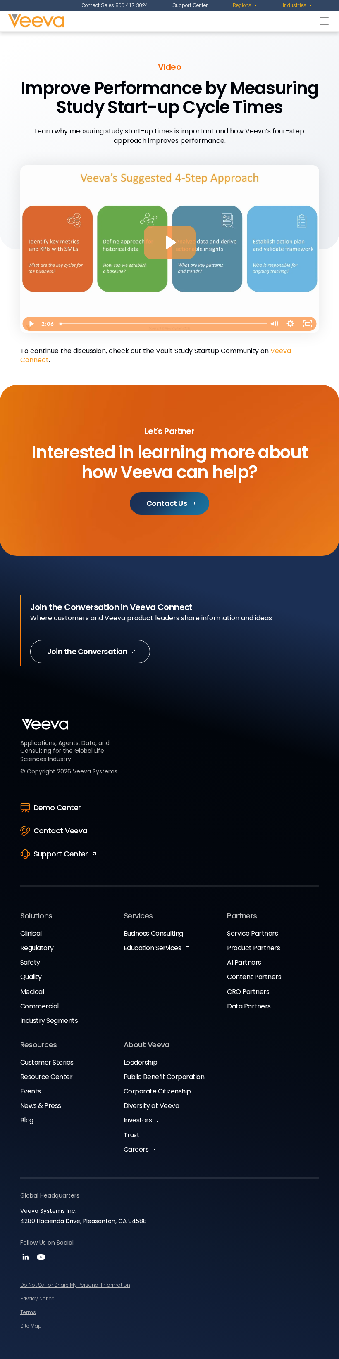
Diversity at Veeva (151, 1105)
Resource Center (46, 1077)
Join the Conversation (87, 651)
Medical (32, 991)
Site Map (31, 1325)
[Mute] (274, 324)
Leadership (140, 1062)
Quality (31, 977)
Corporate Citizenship (157, 1091)
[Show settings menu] (290, 324)
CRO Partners (248, 991)
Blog (26, 1120)
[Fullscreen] (308, 324)
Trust (132, 1135)
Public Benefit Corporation (164, 1077)
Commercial (39, 1006)
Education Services (152, 948)
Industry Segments (49, 1020)
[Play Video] (31, 324)
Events (30, 1091)
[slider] (160, 324)
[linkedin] (26, 1260)
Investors (138, 1120)
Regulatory (37, 948)
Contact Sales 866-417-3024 (114, 5)
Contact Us (166, 503)
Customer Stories (47, 1062)
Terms (28, 1312)
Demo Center (57, 807)
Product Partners (253, 948)
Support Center (190, 5)
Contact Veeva (60, 830)
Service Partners (252, 933)
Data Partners (249, 1006)
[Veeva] (161, 20)
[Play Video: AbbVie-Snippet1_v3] (170, 242)
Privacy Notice (37, 1298)
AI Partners (244, 962)
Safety (30, 962)
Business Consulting (153, 933)
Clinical (31, 933)
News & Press (40, 1105)
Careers (136, 1149)
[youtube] (41, 1260)
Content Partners (254, 977)
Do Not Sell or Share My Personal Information (75, 1284)
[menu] (245, 5)
